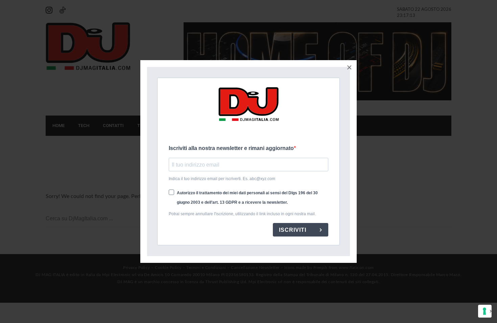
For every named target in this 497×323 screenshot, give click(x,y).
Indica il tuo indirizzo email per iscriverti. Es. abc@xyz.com (222, 178)
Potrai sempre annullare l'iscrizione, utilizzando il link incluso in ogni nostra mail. (242, 214)
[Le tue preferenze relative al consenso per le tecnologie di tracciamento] (485, 311)
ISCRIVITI (293, 230)
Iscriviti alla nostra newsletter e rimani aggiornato (231, 148)
